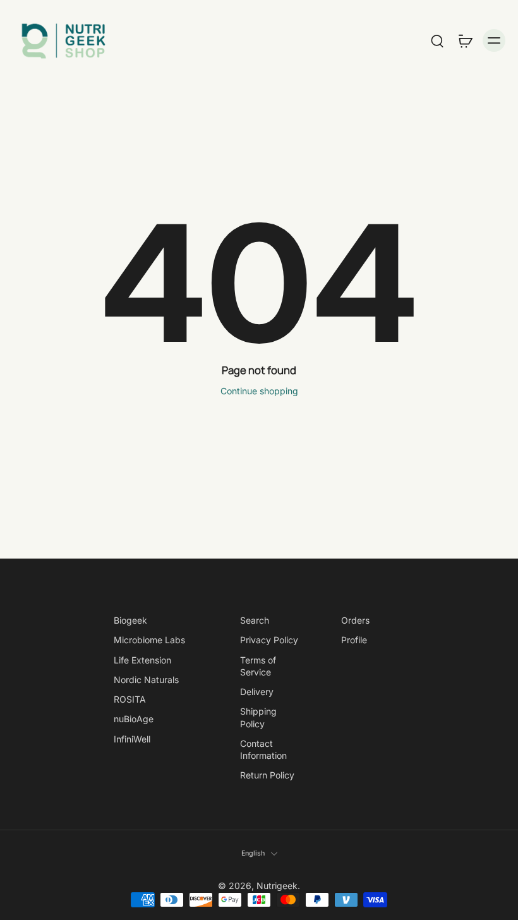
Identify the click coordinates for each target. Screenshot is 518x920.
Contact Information (263, 749)
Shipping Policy (258, 717)
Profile (354, 640)
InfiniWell (132, 739)
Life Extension (142, 660)
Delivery (257, 691)
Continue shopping (259, 390)
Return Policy (267, 775)
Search (254, 620)
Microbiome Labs (149, 640)
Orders (355, 620)
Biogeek (130, 620)
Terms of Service (258, 666)
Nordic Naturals (146, 679)
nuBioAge (134, 719)
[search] (437, 40)
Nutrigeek (277, 886)
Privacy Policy (269, 640)
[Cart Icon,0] (465, 40)
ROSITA (130, 699)
